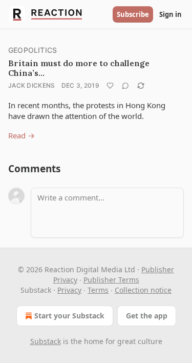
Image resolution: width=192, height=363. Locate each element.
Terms (98, 290)
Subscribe (133, 14)
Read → (21, 135)
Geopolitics (32, 50)
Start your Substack (69, 315)
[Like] (110, 85)
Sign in (170, 14)
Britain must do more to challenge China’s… (79, 68)
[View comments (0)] (125, 85)
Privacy (69, 290)
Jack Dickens (31, 85)
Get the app (146, 315)
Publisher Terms (111, 280)
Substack (45, 341)
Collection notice (143, 290)
